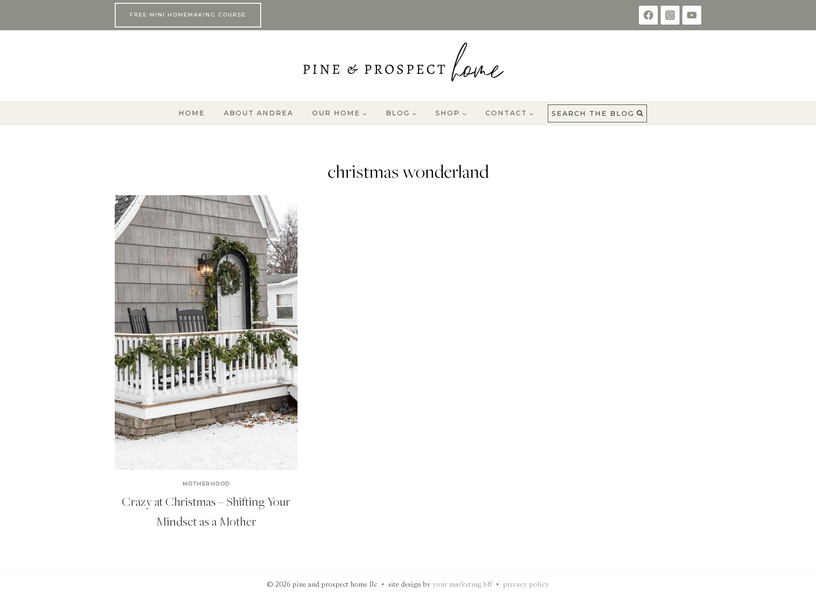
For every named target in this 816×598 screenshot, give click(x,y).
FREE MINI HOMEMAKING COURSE (188, 14)
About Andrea (258, 113)
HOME (191, 113)
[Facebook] (648, 15)
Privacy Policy (526, 584)
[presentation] (206, 332)
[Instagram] (670, 15)
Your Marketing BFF (462, 584)
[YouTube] (691, 15)
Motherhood (206, 483)
